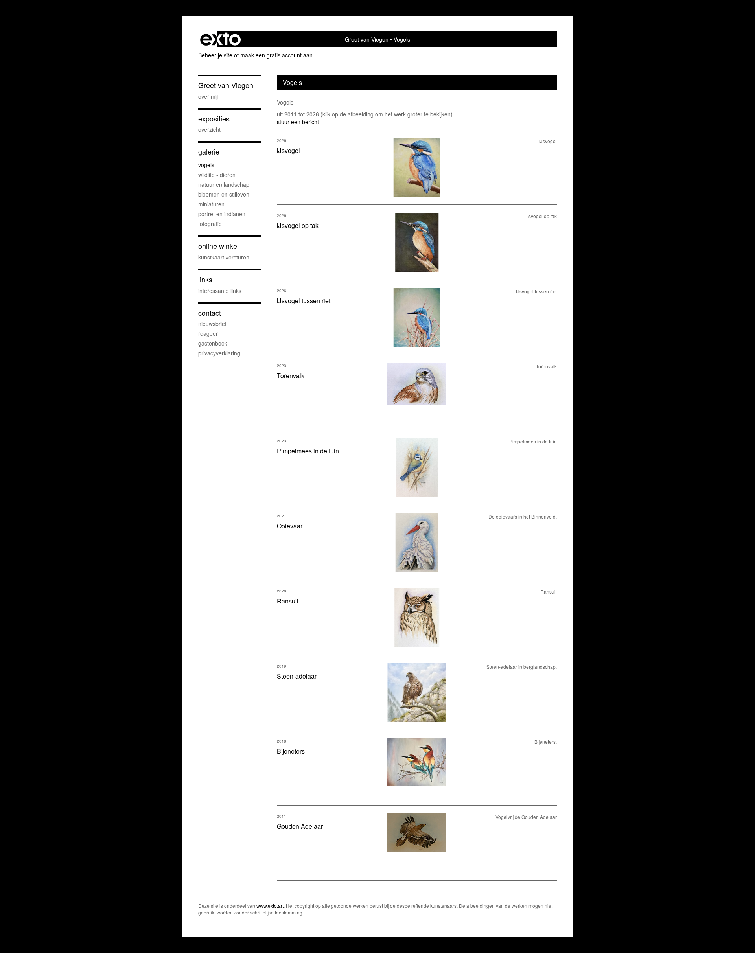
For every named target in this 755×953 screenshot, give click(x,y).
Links (205, 279)
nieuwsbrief (212, 323)
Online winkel (218, 246)
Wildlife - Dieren (217, 174)
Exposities (214, 118)
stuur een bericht (298, 122)
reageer (208, 333)
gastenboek (212, 343)
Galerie (208, 151)
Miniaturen (211, 204)
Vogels (206, 165)
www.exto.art (270, 905)
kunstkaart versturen (223, 257)
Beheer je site (215, 55)
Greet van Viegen (367, 39)
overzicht (209, 129)
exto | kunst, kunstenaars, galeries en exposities (220, 39)
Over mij (208, 96)
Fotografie (210, 224)
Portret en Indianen (221, 214)
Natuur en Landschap (223, 184)
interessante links (219, 290)
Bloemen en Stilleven (223, 194)
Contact (209, 313)
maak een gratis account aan (276, 55)
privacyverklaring (219, 353)
